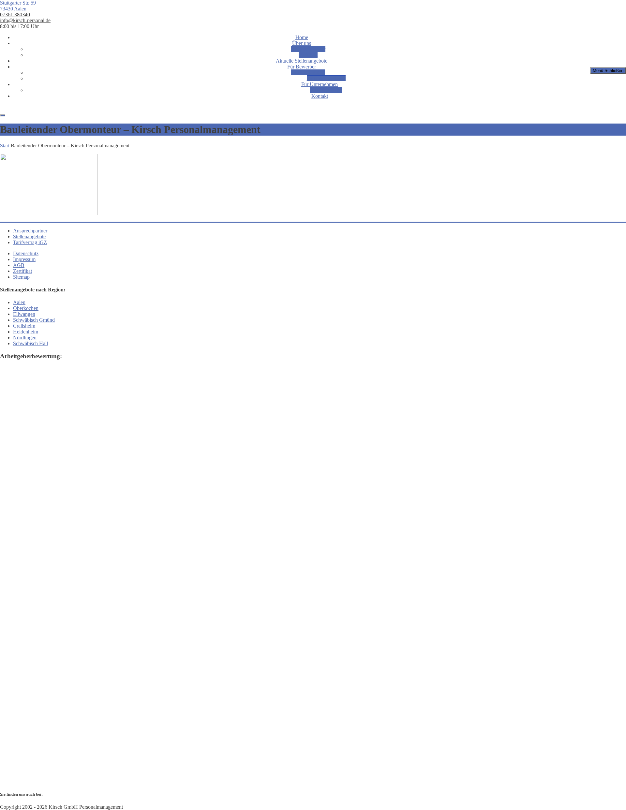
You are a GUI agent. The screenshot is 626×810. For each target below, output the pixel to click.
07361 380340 (15, 14)
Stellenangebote (29, 236)
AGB (18, 265)
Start (4, 145)
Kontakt (319, 96)
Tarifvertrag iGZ (308, 72)
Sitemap (21, 277)
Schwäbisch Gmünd (34, 320)
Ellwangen (24, 314)
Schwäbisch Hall (30, 343)
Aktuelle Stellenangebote (301, 61)
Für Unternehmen (319, 84)
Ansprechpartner (308, 49)
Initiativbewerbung (326, 78)
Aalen (19, 302)
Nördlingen (25, 337)
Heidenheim (25, 331)
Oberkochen (25, 308)
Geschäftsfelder (326, 90)
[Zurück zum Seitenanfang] (2, 115)
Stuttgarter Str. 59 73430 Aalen (18, 5)
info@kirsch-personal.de (25, 20)
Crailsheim (24, 326)
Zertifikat (308, 55)
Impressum (24, 259)
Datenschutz (25, 253)
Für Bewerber (301, 66)
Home (301, 37)
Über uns (301, 43)
